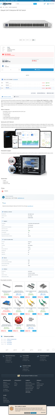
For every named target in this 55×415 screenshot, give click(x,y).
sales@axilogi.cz (8, 360)
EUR (47, 0)
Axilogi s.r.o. (8, 3)
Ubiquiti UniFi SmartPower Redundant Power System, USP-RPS (19, 292)
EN (51, 0)
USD (45, 0)
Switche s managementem (13, 7)
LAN (3, 7)
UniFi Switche (9, 342)
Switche (6, 7)
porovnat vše (15, 79)
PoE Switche (9, 340)
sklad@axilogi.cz (25, 369)
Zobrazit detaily (43, 412)
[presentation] (7, 96)
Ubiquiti (8, 47)
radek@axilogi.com (21, 198)
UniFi (5, 344)
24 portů (7, 85)
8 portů (7, 82)
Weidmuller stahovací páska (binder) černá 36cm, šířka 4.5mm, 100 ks (6, 325)
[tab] (7, 96)
